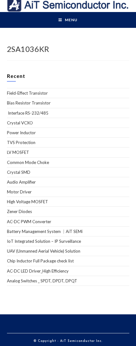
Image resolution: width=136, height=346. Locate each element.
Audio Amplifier (21, 182)
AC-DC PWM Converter (29, 221)
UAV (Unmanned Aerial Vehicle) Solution (43, 251)
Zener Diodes (19, 211)
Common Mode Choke (28, 162)
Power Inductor (21, 132)
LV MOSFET (18, 152)
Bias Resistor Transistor (29, 102)
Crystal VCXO (20, 122)
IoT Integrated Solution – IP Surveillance (44, 241)
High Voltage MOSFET (27, 201)
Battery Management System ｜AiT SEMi (45, 231)
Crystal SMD (18, 172)
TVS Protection (21, 142)
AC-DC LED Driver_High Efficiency (38, 271)
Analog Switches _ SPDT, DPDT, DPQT (42, 280)
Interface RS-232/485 (27, 113)
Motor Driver (19, 191)
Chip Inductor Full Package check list (40, 260)
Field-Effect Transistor (27, 93)
